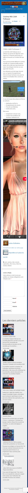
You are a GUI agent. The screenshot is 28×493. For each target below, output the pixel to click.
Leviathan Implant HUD (9, 336)
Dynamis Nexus (7, 416)
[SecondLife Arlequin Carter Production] (14, 3)
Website (15, 306)
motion (5, 265)
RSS (17, 7)
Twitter (13, 7)
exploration (6, 264)
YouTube (15, 7)
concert (17, 262)
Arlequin (15, 21)
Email (14, 302)
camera (10, 262)
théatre (9, 265)
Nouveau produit (7, 22)
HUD (17, 264)
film (11, 264)
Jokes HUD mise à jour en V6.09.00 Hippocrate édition (12, 468)
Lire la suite (8, 349)
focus (14, 264)
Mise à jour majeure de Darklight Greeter (14, 390)
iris (20, 264)
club (13, 262)
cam (6, 262)
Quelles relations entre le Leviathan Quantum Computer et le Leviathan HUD (14, 363)
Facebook (11, 7)
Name (14, 298)
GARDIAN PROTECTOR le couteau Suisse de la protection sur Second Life (13, 443)
